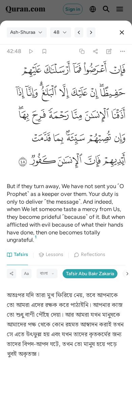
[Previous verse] (78, 32)
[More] (123, 51)
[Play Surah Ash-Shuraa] (31, 51)
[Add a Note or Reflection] (109, 51)
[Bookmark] (44, 51)
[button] (115, 71)
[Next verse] (91, 32)
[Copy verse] (82, 51)
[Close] (122, 32)
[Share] (95, 51)
